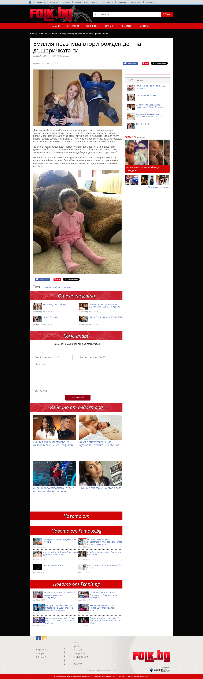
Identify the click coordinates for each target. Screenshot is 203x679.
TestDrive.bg (136, 2)
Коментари (132, 63)
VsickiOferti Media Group (30, 2)
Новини (44, 33)
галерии (135, 137)
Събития (77, 663)
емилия (47, 287)
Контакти (41, 656)
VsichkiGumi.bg (81, 2)
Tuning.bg (122, 2)
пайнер (57, 287)
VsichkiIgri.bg (108, 2)
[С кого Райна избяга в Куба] (132, 180)
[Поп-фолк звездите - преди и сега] (147, 180)
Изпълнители (80, 656)
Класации (78, 649)
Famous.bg (150, 2)
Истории (77, 660)
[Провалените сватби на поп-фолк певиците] (162, 180)
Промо (76, 646)
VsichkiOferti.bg (39, 2)
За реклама (42, 649)
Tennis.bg (66, 2)
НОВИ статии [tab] (135, 80)
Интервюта (79, 653)
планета (67, 287)
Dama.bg (54, 2)
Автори (40, 653)
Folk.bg (95, 2)
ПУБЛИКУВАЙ (77, 398)
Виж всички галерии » (159, 187)
